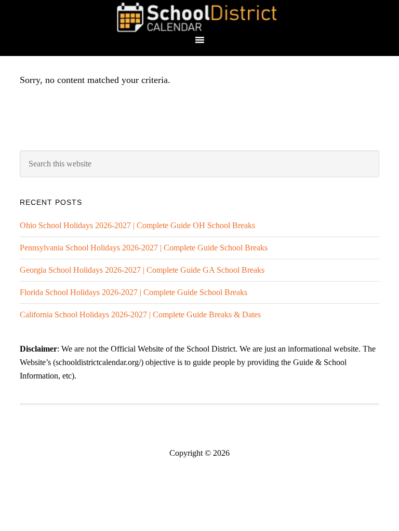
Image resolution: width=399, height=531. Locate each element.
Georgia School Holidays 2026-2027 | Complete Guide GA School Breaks (142, 270)
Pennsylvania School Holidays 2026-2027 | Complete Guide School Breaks (144, 247)
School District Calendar (199, 17)
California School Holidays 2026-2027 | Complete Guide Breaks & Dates (140, 314)
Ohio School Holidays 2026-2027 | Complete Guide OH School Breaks (137, 225)
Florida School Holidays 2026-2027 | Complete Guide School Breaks (133, 292)
